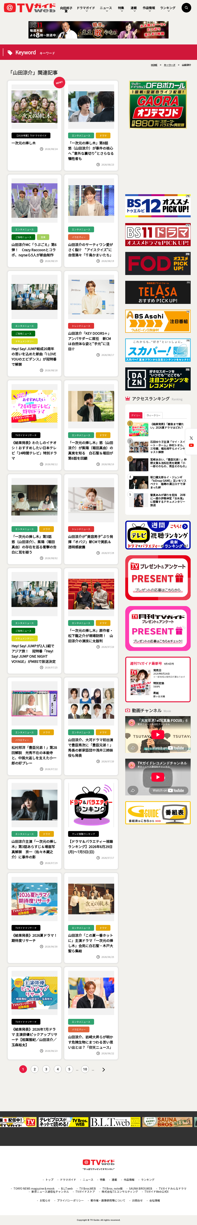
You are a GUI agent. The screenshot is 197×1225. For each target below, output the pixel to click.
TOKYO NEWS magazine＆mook (33, 1188)
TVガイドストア (85, 1191)
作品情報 (149, 7)
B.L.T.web (67, 1188)
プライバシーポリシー (70, 1200)
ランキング (167, 7)
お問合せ (137, 1200)
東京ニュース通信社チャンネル (50, 1191)
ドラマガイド (86, 7)
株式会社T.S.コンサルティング (120, 1191)
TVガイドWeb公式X (156, 1191)
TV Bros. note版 (112, 1188)
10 (85, 1069)
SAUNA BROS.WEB (140, 1188)
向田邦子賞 (66, 9)
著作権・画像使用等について (107, 1200)
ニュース (106, 7)
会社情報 (154, 1200)
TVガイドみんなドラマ (172, 1188)
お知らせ (45, 1200)
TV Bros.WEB (87, 1188)
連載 (134, 7)
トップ (49, 1179)
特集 (121, 7)
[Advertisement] (158, 161)
